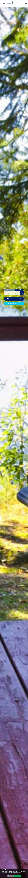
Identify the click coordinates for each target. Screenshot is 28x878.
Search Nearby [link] (15, 304)
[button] (9, 290)
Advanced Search (15, 299)
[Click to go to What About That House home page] (8, 3)
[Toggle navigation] (26, 3)
